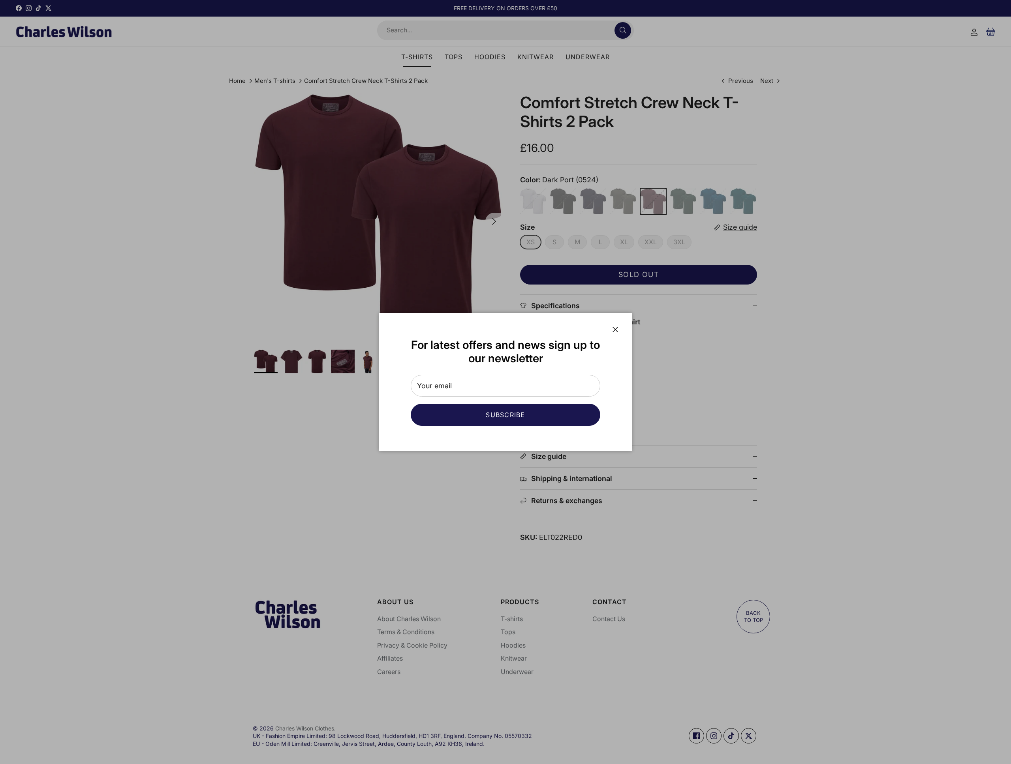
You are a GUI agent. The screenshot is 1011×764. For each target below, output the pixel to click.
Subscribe (505, 415)
